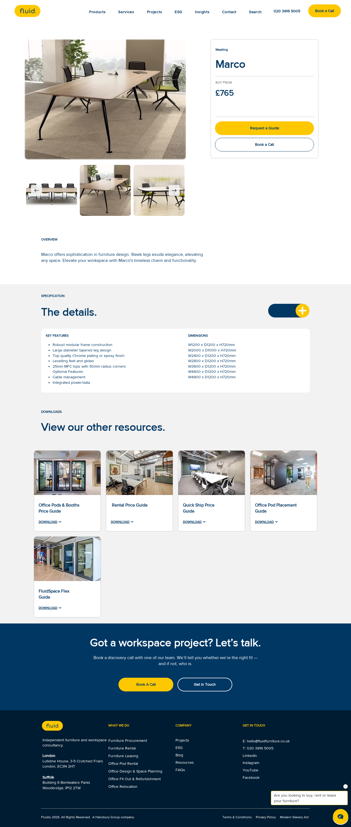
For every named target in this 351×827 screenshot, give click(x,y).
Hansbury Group (107, 817)
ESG (179, 747)
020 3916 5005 (260, 748)
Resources (185, 762)
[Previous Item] (36, 190)
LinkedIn (250, 755)
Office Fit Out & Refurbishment (134, 779)
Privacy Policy (266, 817)
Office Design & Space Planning (135, 771)
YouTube (250, 770)
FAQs (180, 770)
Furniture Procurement (127, 740)
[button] (202, 12)
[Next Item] (174, 190)
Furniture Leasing (123, 756)
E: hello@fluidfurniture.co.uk (266, 741)
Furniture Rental (122, 748)
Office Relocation (122, 786)
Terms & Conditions (237, 817)
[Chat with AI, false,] (340, 816)
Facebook (251, 777)
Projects (182, 740)
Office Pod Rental (123, 763)
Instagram (251, 762)
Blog (179, 755)
